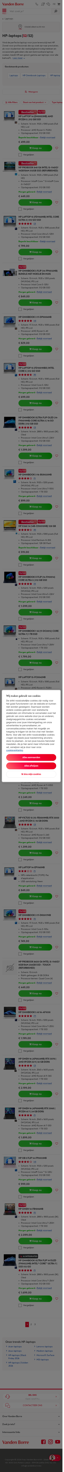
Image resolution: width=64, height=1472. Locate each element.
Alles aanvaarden (31, 757)
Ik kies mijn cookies (31, 774)
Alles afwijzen (31, 765)
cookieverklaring (14, 750)
